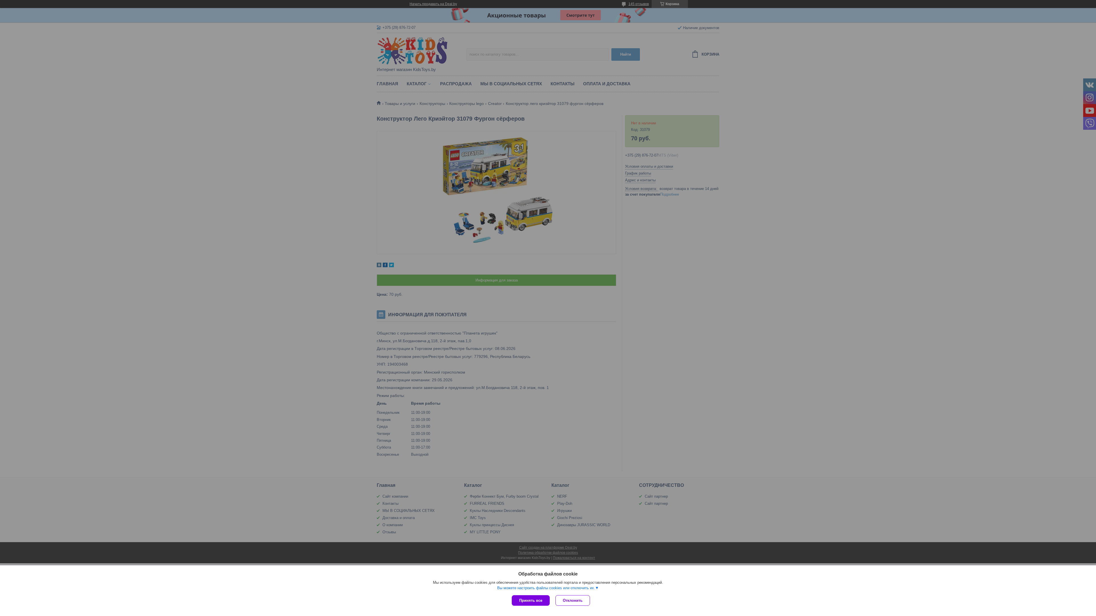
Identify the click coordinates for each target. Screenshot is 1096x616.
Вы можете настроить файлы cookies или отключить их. (546, 588)
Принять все (530, 600)
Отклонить (573, 600)
